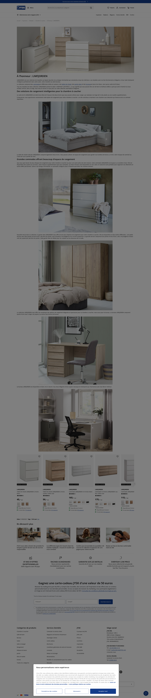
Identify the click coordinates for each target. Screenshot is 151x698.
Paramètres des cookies (49, 691)
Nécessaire (76, 691)
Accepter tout (103, 691)
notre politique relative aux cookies (80, 684)
